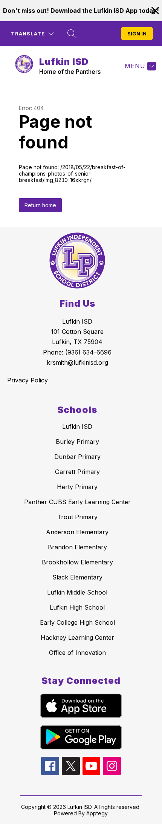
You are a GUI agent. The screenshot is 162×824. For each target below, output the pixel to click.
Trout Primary (77, 517)
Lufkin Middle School (77, 592)
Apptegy (97, 813)
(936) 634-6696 (88, 352)
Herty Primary (77, 487)
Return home (40, 205)
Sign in (137, 34)
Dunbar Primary (77, 456)
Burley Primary (77, 441)
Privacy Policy (27, 380)
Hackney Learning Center (77, 637)
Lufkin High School (77, 607)
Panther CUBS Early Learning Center (77, 502)
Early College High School (77, 622)
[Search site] (71, 33)
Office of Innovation (77, 652)
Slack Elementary (77, 577)
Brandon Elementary (77, 547)
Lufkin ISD (77, 426)
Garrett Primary (77, 471)
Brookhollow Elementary (77, 562)
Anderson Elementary (77, 532)
